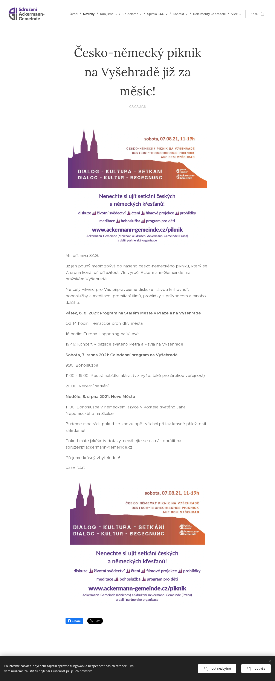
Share (76, 621)
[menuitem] (75, 14)
